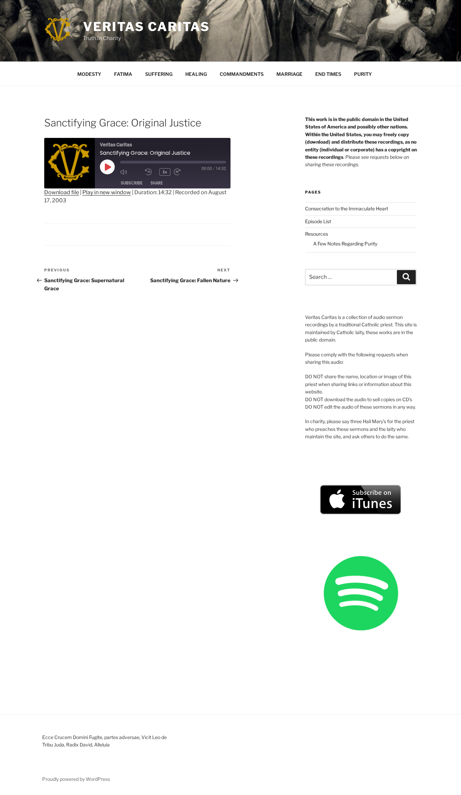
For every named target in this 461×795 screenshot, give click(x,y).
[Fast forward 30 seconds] (184, 172)
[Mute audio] (131, 172)
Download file (61, 192)
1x (165, 171)
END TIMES (328, 74)
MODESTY (89, 74)
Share (157, 183)
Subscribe (131, 183)
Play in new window (106, 192)
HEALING (196, 74)
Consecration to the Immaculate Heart (346, 208)
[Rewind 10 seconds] (150, 172)
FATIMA (123, 74)
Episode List (318, 221)
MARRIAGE (289, 74)
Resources (316, 234)
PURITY (363, 74)
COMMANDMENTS (242, 74)
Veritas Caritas (146, 26)
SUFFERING (158, 74)
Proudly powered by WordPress (76, 779)
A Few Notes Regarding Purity (345, 243)
